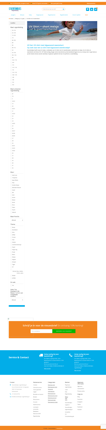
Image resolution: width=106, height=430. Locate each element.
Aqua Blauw (15, 180)
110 (13, 65)
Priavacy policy (81, 391)
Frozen (14, 237)
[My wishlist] (87, 9)
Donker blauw (15, 185)
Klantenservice (91, 3)
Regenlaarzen (51, 15)
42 (12, 168)
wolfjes (14, 278)
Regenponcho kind (52, 395)
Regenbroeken (64, 15)
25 (12, 126)
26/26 (13, 133)
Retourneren (36, 399)
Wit (13, 192)
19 (12, 103)
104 (13, 62)
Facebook (79, 399)
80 (12, 42)
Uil (12, 267)
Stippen (14, 259)
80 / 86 (14, 40)
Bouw (13, 227)
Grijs (13, 182)
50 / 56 (14, 30)
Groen (13, 197)
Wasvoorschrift (37, 413)
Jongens (13, 15)
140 (13, 79)
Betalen (35, 397)
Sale (86, 15)
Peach (13, 210)
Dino (13, 232)
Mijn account (47, 368)
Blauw (13, 200)
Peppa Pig (14, 249)
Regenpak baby (52, 400)
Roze (13, 205)
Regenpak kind (51, 393)
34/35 (13, 150)
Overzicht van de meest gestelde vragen (37, 390)
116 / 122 (14, 72)
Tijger (13, 264)
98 (12, 57)
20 (12, 106)
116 (13, 70)
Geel (13, 195)
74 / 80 (14, 35)
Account (35, 402)
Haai (13, 239)
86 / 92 (14, 47)
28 (12, 140)
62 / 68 (14, 33)
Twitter (79, 404)
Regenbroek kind (52, 398)
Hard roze (14, 175)
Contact (12, 382)
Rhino (13, 254)
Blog (78, 396)
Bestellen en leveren (38, 394)
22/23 (13, 113)
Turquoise (14, 177)
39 (12, 160)
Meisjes (22, 15)
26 (12, 128)
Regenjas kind (51, 385)
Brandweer (15, 230)
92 (12, 50)
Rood (13, 202)
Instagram (79, 402)
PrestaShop (59, 428)
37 (12, 155)
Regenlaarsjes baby (53, 402)
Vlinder (13, 275)
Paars (13, 207)
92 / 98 (14, 52)
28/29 (13, 136)
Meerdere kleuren (16, 187)
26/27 (13, 131)
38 (12, 158)
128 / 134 (14, 75)
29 (12, 143)
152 (13, 82)
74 (12, 37)
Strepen (14, 262)
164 (13, 84)
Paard (13, 247)
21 (12, 111)
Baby (30, 15)
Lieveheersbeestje (16, 244)
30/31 (13, 145)
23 (12, 118)
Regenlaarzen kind (52, 387)
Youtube (79, 409)
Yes (13, 285)
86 (12, 45)
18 (12, 96)
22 (12, 116)
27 (12, 138)
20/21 (13, 108)
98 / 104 (14, 55)
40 (12, 163)
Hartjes (14, 242)
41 (12, 165)
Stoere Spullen (76, 15)
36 (12, 153)
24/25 (13, 123)
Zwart (13, 190)
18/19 (13, 101)
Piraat (13, 252)
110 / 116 (14, 67)
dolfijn (13, 234)
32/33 (13, 148)
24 (12, 121)
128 (13, 77)
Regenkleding (36, 416)
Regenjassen (39, 15)
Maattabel (35, 411)
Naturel (14, 212)
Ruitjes (14, 257)
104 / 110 (14, 60)
